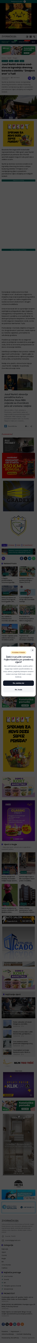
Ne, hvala (18, 690)
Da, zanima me (18, 683)
